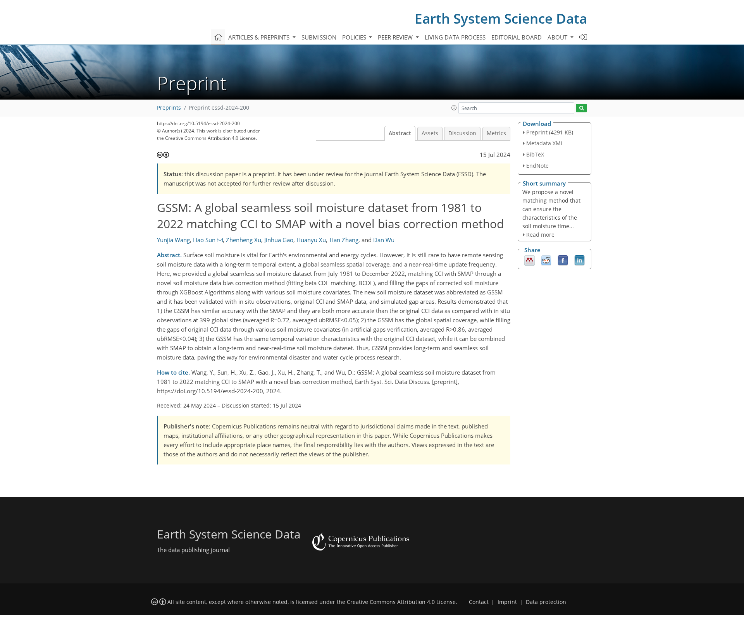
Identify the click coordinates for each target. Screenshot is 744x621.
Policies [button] (355, 37)
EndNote (537, 165)
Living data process (455, 37)
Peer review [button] (396, 37)
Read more (540, 234)
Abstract (400, 133)
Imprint (507, 602)
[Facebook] (563, 260)
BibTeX (535, 154)
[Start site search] (581, 108)
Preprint (537, 132)
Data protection (546, 602)
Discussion (462, 133)
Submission (318, 37)
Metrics (496, 133)
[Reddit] (546, 260)
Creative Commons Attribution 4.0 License (401, 602)
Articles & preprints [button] (259, 37)
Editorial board (516, 37)
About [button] (558, 37)
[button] (454, 107)
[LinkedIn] (579, 260)
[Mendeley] (529, 260)
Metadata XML (544, 143)
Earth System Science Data (501, 18)
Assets (430, 133)
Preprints (169, 107)
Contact (479, 602)
